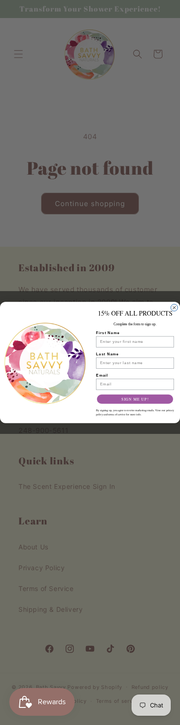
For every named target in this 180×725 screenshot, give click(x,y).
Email (102, 375)
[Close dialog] (174, 307)
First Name (108, 333)
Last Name (107, 354)
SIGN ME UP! (135, 399)
